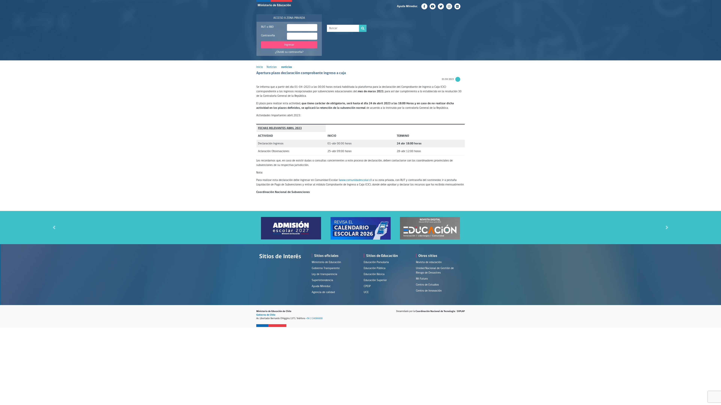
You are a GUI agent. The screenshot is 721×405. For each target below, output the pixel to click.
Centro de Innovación (429, 290)
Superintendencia (322, 280)
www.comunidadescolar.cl (355, 180)
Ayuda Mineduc (407, 6)
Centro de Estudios (427, 284)
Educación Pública (374, 268)
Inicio (259, 67)
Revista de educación (429, 262)
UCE (366, 292)
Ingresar (289, 44)
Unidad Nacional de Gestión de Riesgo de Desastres (435, 270)
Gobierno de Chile (265, 315)
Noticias (272, 67)
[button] (54, 227)
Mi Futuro (422, 278)
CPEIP (367, 286)
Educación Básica (374, 274)
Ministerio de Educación (274, 5)
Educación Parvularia (376, 262)
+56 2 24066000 (314, 318)
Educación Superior (375, 280)
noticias (286, 67)
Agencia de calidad (323, 292)
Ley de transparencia (324, 274)
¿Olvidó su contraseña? (289, 52)
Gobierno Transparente (326, 268)
